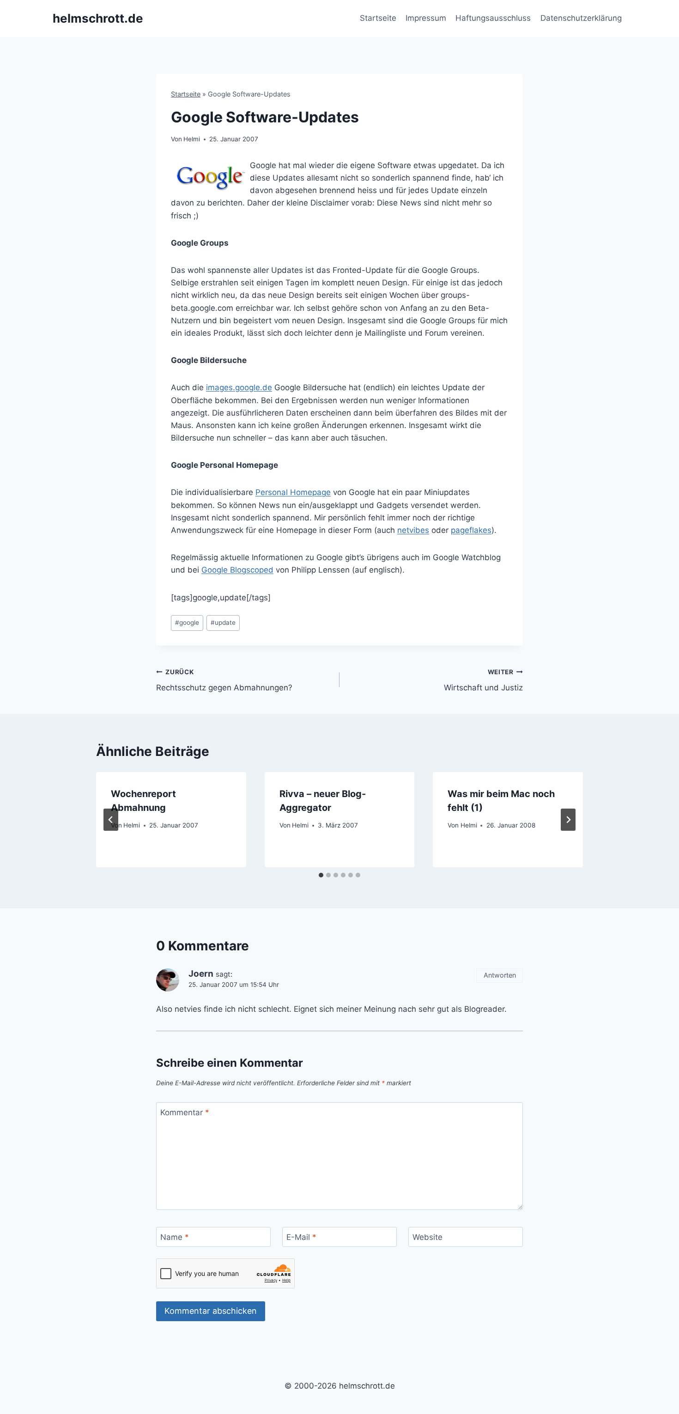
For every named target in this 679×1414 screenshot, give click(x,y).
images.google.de (239, 387)
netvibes (413, 530)
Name (174, 1237)
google (187, 622)
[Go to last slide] (110, 820)
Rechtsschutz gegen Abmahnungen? (224, 680)
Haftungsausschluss (493, 18)
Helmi (191, 139)
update (223, 622)
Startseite (378, 18)
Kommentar (184, 1112)
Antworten (500, 975)
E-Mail (301, 1237)
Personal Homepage (293, 492)
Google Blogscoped (237, 569)
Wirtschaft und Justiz (483, 680)
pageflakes (471, 530)
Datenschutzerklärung (581, 18)
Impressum (426, 18)
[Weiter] (568, 820)
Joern (200, 973)
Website (427, 1237)
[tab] (321, 875)
